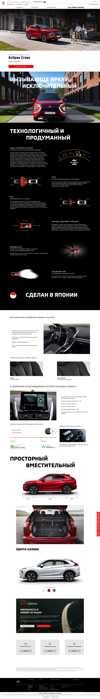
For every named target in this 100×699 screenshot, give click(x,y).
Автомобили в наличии (43, 687)
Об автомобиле (20, 7)
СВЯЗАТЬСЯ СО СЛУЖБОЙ (43, 626)
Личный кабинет (76, 679)
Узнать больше (46, 697)
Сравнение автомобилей (43, 688)
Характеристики (35, 7)
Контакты (40, 679)
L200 (29, 689)
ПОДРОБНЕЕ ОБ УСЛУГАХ (27, 626)
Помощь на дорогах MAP (43, 689)
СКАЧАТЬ (26, 650)
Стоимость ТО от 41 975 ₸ (21, 66)
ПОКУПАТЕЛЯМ (19, 4)
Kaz (97, 1)
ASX (28, 688)
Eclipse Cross (30, 687)
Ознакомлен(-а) (55, 697)
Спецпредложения (31, 679)
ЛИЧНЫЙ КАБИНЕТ (93, 4)
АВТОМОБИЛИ (10, 4)
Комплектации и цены (51, 7)
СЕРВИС (26, 4)
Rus (95, 1)
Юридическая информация (55, 679)
